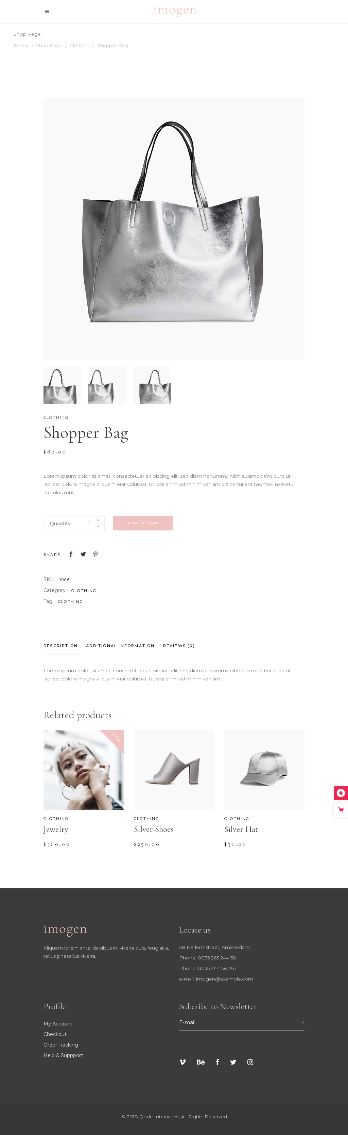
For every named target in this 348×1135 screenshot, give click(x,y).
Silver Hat (241, 829)
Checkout (55, 1034)
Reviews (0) (179, 645)
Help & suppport (63, 1055)
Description (61, 645)
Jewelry (56, 829)
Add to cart (142, 523)
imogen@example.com (224, 979)
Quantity (60, 524)
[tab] (62, 646)
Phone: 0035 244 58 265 (207, 968)
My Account (58, 1024)
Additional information (120, 645)
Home (21, 46)
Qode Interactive (159, 1117)
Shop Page (49, 46)
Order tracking (61, 1045)
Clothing (80, 46)
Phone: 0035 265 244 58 (207, 958)
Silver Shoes (153, 829)
